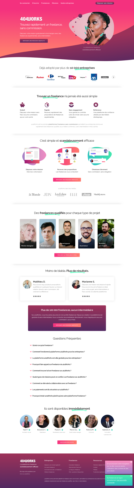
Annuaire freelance (49, 467)
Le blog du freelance (74, 469)
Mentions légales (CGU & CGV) (101, 465)
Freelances (45, 3)
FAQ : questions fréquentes (76, 472)
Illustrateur (84, 246)
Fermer (131, 462)
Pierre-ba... (74, 430)
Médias (95, 469)
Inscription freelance (74, 465)
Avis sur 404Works (25, 474)
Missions (55, 3)
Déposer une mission (105, 3)
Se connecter (25, 3)
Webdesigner (46, 246)
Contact (95, 467)
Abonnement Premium (75, 467)
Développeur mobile (65, 245)
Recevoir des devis (67, 442)
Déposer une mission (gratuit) (34, 40)
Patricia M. (90, 430)
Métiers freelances (49, 472)
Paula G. (58, 430)
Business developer (103, 245)
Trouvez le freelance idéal (67, 255)
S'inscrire (35, 3)
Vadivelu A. (106, 430)
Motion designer (27, 246)
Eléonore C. (41, 430)
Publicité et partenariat (99, 472)
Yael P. (25, 430)
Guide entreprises (67, 3)
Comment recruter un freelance (52, 469)
